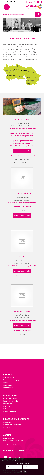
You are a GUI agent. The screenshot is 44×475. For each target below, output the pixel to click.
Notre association (8, 377)
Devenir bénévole (8, 387)
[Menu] (7, 7)
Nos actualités (7, 385)
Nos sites (6, 382)
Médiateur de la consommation (12, 424)
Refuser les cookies (30, 467)
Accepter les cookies (14, 467)
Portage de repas (8, 409)
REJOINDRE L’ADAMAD (14, 451)
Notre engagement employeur (12, 380)
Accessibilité (7, 427)
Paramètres (22, 471)
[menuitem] (7, 7)
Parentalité (6, 406)
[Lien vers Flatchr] (41, 2)
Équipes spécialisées (9, 411)
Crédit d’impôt (7, 422)
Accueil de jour (7, 403)
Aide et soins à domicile (10, 398)
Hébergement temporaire (10, 401)
